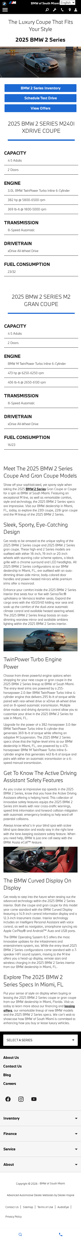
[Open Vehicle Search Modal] (47, 9)
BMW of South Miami (52, 1183)
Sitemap (28, 1207)
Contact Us (12, 1066)
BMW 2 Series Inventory (40, 88)
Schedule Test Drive (40, 98)
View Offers (41, 108)
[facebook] (8, 1099)
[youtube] (34, 1099)
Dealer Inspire (66, 1195)
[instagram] (21, 1099)
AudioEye (63, 1207)
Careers (9, 1083)
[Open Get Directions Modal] (69, 9)
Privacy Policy (13, 1216)
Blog (7, 1075)
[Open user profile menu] (77, 9)
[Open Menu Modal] (5, 9)
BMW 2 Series (36, 489)
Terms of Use (45, 1207)
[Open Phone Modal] (62, 9)
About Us (11, 1057)
